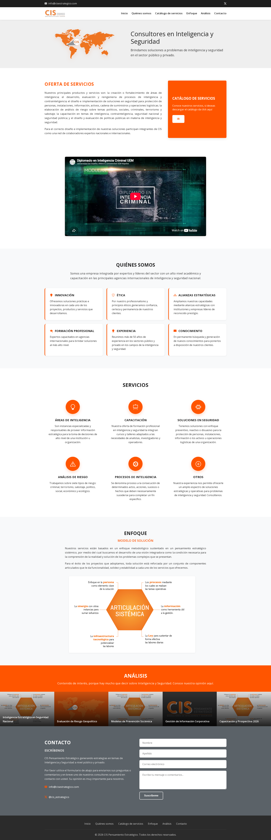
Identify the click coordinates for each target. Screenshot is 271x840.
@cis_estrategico (59, 797)
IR (178, 119)
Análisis (205, 13)
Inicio (124, 13)
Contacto (220, 13)
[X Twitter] (225, 4)
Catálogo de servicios (169, 13)
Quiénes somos (141, 13)
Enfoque (191, 13)
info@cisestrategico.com (62, 3)
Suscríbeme (151, 795)
